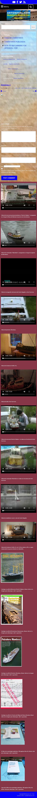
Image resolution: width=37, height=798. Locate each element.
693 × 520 (17, 88)
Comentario (4, 129)
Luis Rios (5, 64)
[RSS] (24, 2)
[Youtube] (13, 2)
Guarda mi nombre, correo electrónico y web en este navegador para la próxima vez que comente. (18, 171)
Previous (3, 91)
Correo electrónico (6, 156)
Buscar (3, 23)
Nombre (3, 145)
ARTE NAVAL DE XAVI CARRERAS (29, 88)
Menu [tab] (9, 6)
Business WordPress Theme (12, 794)
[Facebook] (17, 2)
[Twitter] (20, 2)
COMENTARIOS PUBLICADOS (14, 42)
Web (2, 166)
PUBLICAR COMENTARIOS (13, 38)
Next (34, 91)
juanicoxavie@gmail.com (9, 59)
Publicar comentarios (22, 59)
